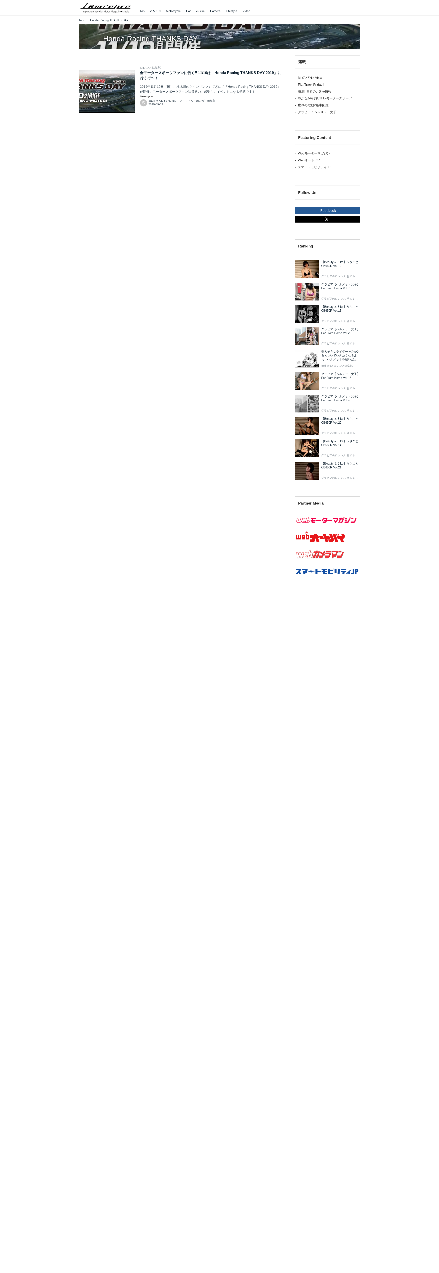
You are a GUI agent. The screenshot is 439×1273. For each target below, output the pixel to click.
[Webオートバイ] (327, 542)
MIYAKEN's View (310, 78)
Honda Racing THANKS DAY (150, 39)
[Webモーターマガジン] (327, 526)
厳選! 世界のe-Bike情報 (314, 91)
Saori (151, 100)
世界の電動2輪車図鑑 (313, 105)
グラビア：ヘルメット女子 (317, 112)
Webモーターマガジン (314, 153)
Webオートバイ (309, 160)
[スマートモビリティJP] (327, 577)
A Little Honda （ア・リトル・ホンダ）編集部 (187, 100)
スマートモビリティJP (314, 167)
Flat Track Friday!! (311, 84)
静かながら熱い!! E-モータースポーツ (325, 98)
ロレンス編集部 (150, 67)
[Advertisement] (320, 664)
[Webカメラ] (327, 561)
